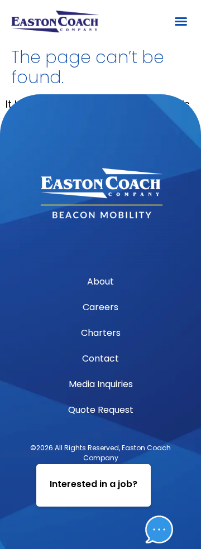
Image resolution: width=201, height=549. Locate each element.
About (100, 281)
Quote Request (100, 409)
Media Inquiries (101, 384)
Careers (100, 307)
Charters (101, 332)
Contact (100, 358)
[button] (181, 21)
